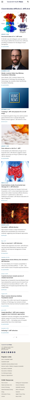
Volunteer (18, 391)
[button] (2, 1)
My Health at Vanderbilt (6, 368)
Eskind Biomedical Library (7, 389)
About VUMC (18, 396)
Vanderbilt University (20, 387)
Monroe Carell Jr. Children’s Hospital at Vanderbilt (12, 366)
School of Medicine (20, 385)
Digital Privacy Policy (20, 394)
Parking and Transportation (22, 382)
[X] (10, 352)
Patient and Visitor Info (6, 385)
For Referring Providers (6, 373)
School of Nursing (5, 387)
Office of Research (20, 389)
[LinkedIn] (12, 352)
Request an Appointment (7, 375)
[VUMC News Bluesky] (14, 352)
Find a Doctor (4, 382)
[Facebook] (4, 352)
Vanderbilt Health (5, 361)
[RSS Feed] (2, 352)
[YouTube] (6, 352)
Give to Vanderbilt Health (7, 359)
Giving (2, 391)
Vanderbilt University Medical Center (9, 364)
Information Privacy (5, 394)
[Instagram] (8, 352)
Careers (3, 396)
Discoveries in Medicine (6, 370)
